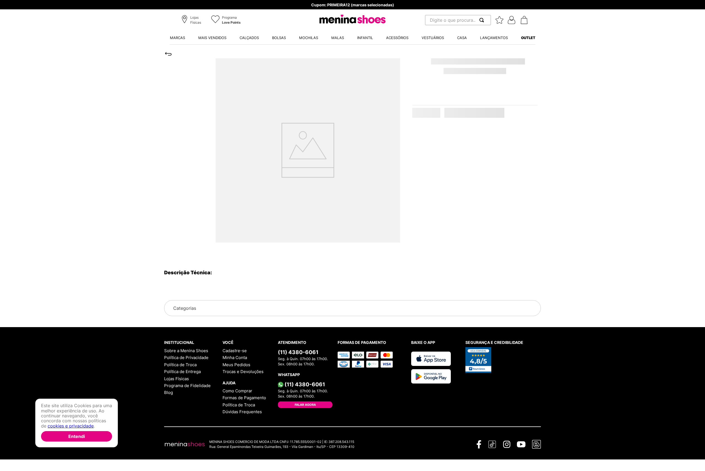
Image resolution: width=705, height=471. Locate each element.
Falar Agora (305, 405)
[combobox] (458, 20)
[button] (192, 20)
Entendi (76, 436)
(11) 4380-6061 (298, 352)
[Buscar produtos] (482, 20)
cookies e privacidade (71, 426)
